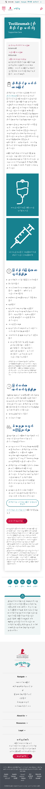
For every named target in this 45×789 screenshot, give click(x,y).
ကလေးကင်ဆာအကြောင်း (22, 682)
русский (38, 778)
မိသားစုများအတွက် (22, 702)
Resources (20, 723)
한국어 (5, 776)
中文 (30, 774)
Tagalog (23, 778)
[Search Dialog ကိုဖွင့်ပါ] (41, 8)
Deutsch (39, 776)
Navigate (21, 677)
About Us (21, 716)
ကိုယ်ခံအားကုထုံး (11, 96)
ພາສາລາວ (22, 776)
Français (23, 2)
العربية (23, 774)
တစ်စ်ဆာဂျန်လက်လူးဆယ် (16, 510)
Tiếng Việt (38, 774)
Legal (21, 730)
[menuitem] (22, 756)
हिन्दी (30, 2)
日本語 (15, 778)
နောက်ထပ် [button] (35, 2)
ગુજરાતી (7, 778)
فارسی (22, 780)
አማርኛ (30, 776)
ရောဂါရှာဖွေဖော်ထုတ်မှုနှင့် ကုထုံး (22, 688)
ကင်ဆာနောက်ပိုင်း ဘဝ (22, 706)
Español (14, 774)
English (17, 2)
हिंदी (30, 778)
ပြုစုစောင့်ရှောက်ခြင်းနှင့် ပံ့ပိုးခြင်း (22, 696)
